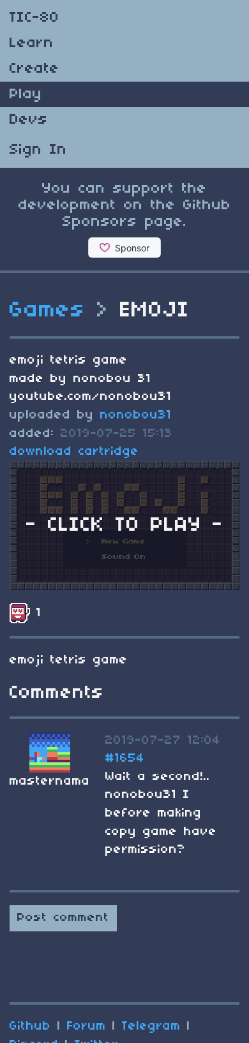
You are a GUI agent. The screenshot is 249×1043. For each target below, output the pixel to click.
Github (30, 1026)
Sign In (38, 150)
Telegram (151, 1026)
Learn (32, 43)
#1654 (125, 758)
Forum (86, 1026)
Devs (29, 120)
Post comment (63, 918)
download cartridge (74, 451)
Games (48, 310)
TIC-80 (34, 18)
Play (26, 94)
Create (34, 69)
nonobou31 (136, 415)
